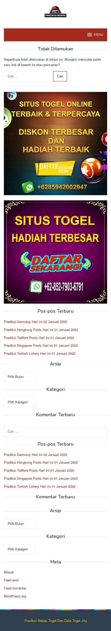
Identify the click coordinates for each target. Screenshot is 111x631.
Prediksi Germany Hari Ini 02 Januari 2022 (35, 321)
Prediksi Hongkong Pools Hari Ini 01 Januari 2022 (41, 329)
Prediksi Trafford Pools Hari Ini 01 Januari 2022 (39, 337)
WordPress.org (15, 596)
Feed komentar (15, 588)
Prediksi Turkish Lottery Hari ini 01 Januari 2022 (39, 353)
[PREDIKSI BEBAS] (55, 11)
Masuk (9, 572)
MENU (98, 35)
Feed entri (11, 580)
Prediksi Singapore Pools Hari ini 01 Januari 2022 (41, 345)
